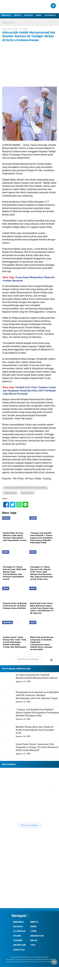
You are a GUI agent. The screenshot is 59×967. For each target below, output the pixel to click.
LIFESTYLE (19, 949)
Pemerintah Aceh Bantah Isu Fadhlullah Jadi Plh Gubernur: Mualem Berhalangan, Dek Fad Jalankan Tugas (37, 695)
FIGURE (17, 935)
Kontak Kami (11, 959)
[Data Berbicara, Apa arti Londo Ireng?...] (27, 777)
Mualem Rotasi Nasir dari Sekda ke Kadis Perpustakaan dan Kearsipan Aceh (35, 730)
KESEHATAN (37, 935)
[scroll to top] (54, 962)
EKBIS (39, 15)
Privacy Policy (34, 962)
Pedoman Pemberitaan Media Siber (40, 959)
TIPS (32, 945)
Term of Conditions (46, 962)
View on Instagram (29, 825)
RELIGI (11, 22)
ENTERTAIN (19, 945)
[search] (51, 660)
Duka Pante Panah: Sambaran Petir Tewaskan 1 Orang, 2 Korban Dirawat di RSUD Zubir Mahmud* (37, 747)
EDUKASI (28, 15)
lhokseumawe (10, 493)
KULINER (17, 940)
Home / (5, 22)
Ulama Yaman (27, 493)
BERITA (17, 15)
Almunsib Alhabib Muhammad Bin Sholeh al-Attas (25, 488)
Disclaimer (25, 962)
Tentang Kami (21, 959)
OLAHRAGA (50, 15)
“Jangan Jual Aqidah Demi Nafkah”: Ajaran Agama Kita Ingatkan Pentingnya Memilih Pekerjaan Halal (37, 712)
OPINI (33, 931)
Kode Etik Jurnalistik (13, 962)
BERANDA (6, 15)
